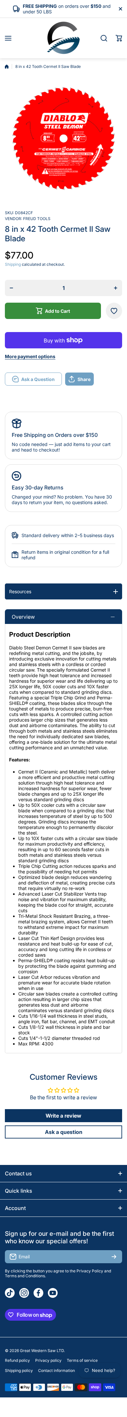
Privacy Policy (90, 1270)
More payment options (30, 356)
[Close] (120, 8)
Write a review (63, 1115)
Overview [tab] (23, 616)
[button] (119, 38)
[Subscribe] (114, 1256)
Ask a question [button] (63, 1132)
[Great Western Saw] (63, 38)
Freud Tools (36, 218)
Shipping (13, 264)
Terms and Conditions (25, 1275)
